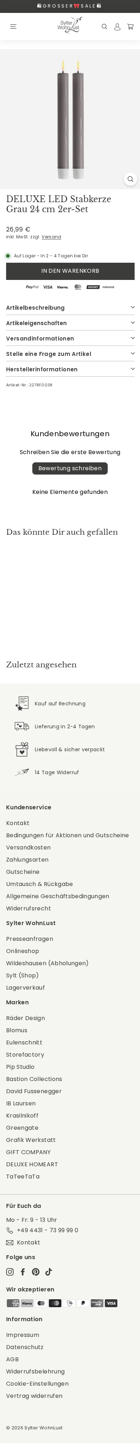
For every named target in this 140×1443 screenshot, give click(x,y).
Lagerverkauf (25, 988)
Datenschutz (25, 1347)
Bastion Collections (34, 1079)
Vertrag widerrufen (34, 1396)
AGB (12, 1359)
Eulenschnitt (24, 1042)
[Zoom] (130, 179)
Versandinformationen (40, 338)
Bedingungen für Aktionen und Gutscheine (67, 835)
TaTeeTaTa (22, 1176)
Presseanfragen (29, 939)
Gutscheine (23, 872)
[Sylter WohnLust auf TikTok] (48, 1271)
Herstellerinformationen (42, 369)
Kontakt (17, 823)
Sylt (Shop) (22, 975)
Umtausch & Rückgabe (39, 884)
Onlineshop (22, 951)
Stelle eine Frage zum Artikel (48, 354)
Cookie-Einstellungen (37, 1384)
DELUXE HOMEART (32, 1164)
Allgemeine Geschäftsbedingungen (57, 896)
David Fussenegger (34, 1091)
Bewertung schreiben (70, 468)
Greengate (22, 1128)
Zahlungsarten (27, 860)
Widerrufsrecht (28, 908)
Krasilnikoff (22, 1115)
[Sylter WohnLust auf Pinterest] (35, 1271)
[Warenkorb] (130, 26)
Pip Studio (20, 1067)
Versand (51, 237)
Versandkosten (28, 847)
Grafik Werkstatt (31, 1140)
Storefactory (25, 1055)
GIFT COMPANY (28, 1152)
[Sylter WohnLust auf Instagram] (10, 1271)
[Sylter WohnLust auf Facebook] (23, 1271)
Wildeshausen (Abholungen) (47, 963)
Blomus (16, 1030)
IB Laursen (21, 1103)
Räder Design (25, 1018)
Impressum (22, 1335)
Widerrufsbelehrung (35, 1371)
